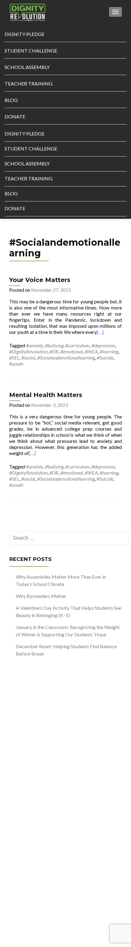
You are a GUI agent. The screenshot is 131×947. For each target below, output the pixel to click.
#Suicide (105, 357)
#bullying (54, 345)
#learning (109, 351)
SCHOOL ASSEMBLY (27, 67)
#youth (16, 364)
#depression (103, 345)
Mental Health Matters (45, 395)
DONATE (15, 116)
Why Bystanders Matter (41, 596)
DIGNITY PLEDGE (24, 34)
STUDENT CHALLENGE (31, 50)
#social (28, 357)
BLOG (11, 100)
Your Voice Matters (39, 280)
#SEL (14, 357)
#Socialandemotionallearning (66, 357)
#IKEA (91, 351)
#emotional (71, 351)
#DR (53, 351)
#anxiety (34, 345)
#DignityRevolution (28, 351)
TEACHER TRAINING (28, 83)
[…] (100, 332)
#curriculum (77, 345)
